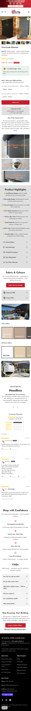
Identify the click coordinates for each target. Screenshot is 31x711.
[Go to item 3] (13, 43)
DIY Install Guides (6, 672)
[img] (5, 438)
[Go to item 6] (28, 43)
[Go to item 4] (18, 43)
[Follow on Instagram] (6, 700)
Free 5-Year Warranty (22, 667)
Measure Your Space (7, 662)
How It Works (5, 669)
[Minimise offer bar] (29, 3)
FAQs (18, 659)
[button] (5, 59)
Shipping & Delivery (22, 664)
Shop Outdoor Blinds (7, 659)
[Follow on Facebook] (3, 700)
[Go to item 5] (23, 43)
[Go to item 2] (8, 43)
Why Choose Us (21, 673)
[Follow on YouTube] (10, 700)
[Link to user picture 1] (5, 451)
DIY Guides (20, 662)
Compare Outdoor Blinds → (15, 625)
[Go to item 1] (4, 43)
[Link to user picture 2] (13, 451)
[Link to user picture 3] (21, 479)
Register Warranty (21, 670)
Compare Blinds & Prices (6, 665)
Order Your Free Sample (15, 285)
